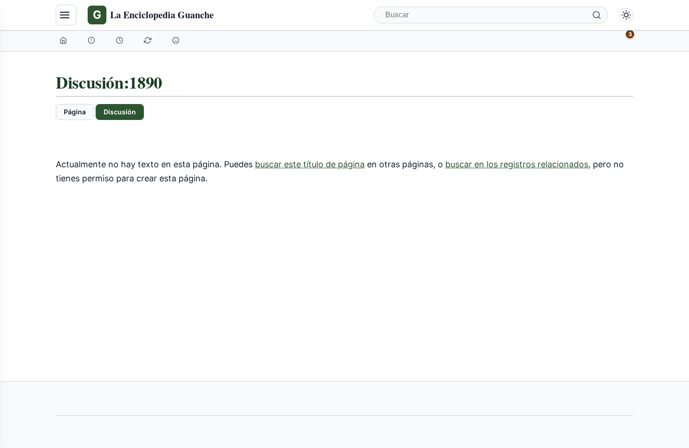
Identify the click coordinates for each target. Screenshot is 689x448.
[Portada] (64, 40)
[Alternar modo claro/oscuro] (626, 15)
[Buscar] (596, 15)
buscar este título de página (310, 164)
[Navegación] (66, 15)
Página (75, 112)
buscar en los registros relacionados (516, 164)
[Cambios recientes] (148, 40)
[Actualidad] (120, 40)
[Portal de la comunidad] (92, 40)
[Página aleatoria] (176, 40)
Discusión (120, 112)
